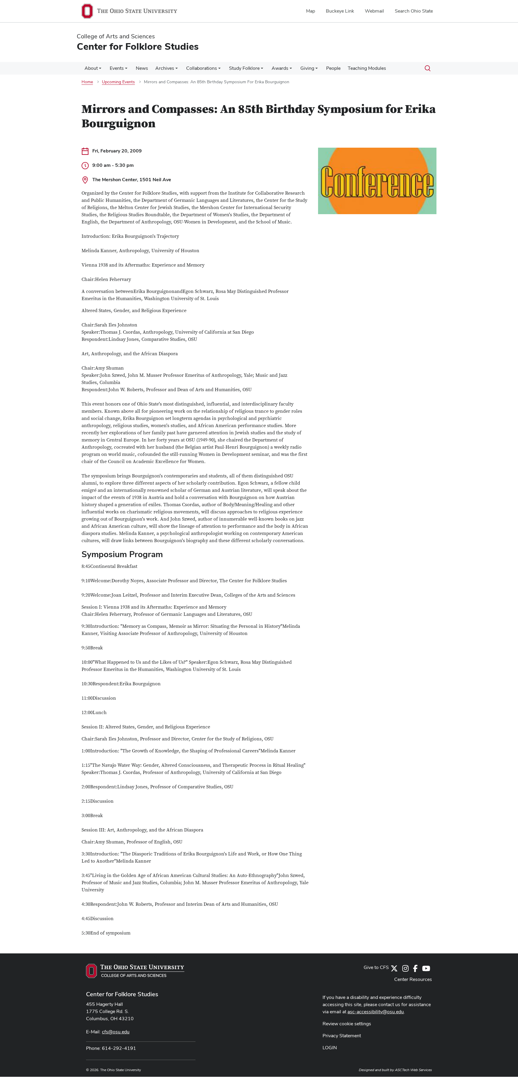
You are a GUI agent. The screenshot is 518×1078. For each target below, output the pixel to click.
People (333, 68)
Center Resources (413, 979)
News (142, 68)
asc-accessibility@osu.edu (375, 1012)
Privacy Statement (342, 1035)
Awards (280, 68)
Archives (164, 68)
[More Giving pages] (316, 70)
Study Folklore (244, 68)
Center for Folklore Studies (122, 994)
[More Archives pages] (176, 70)
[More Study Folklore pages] (262, 70)
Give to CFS (376, 967)
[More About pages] (100, 70)
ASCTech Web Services (413, 1070)
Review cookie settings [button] (347, 1023)
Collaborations (201, 68)
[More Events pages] (126, 70)
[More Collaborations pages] (219, 70)
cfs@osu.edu (116, 1032)
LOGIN (330, 1047)
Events (117, 68)
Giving (307, 68)
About (91, 68)
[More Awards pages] (290, 70)
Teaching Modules (367, 68)
